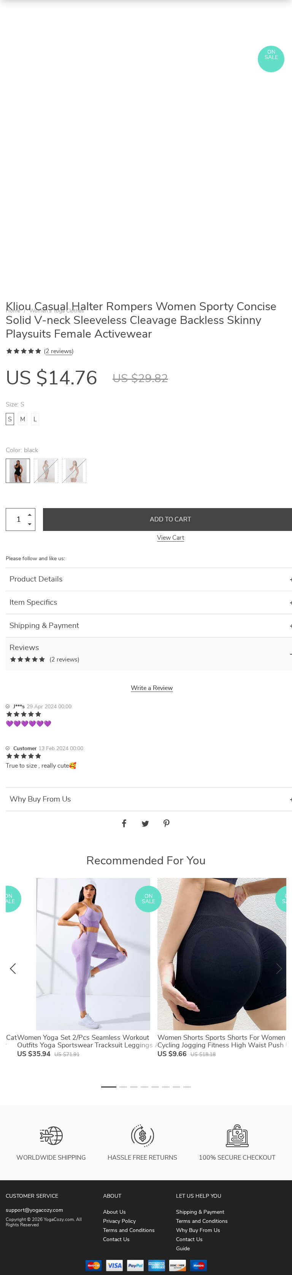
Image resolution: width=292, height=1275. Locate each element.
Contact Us (116, 1239)
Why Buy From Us (198, 1230)
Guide (183, 1248)
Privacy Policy (119, 1221)
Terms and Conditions (129, 1230)
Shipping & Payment (200, 1212)
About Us (114, 1212)
